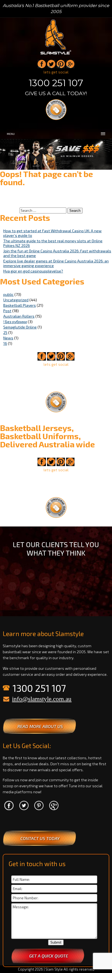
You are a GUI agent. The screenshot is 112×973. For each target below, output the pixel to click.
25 (5, 332)
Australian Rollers (19, 316)
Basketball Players (19, 305)
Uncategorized (16, 300)
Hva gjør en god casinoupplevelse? (33, 271)
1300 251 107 (56, 83)
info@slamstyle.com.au (41, 699)
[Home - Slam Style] (56, 54)
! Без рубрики (15, 321)
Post (7, 310)
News (8, 338)
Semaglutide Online (20, 327)
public (8, 294)
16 (5, 343)
